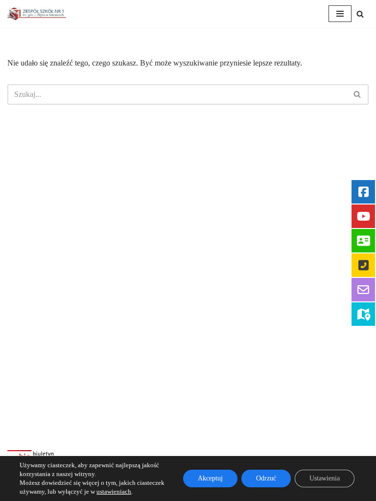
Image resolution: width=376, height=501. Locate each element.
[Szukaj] (360, 14)
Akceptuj (210, 478)
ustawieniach (113, 491)
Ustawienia (324, 478)
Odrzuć (266, 478)
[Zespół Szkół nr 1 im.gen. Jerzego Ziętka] (36, 14)
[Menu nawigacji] (340, 13)
